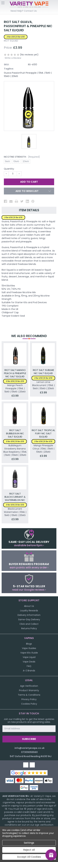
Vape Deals (29, 661)
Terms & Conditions (29, 694)
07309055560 (29, 752)
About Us (29, 606)
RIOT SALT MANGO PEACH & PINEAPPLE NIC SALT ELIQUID (15, 373)
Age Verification (29, 685)
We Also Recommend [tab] (29, 336)
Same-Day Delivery (29, 619)
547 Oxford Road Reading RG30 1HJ (30, 756)
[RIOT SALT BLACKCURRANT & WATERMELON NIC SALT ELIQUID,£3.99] (15, 478)
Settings (29, 843)
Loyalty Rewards (29, 610)
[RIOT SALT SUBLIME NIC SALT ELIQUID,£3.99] (43, 354)
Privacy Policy (29, 699)
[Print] (16, 201)
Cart (55, 4)
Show (51, 854)
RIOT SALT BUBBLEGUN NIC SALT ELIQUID (15, 433)
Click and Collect (29, 624)
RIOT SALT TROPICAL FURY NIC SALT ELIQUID (43, 433)
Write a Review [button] (13, 58)
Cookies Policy (29, 703)
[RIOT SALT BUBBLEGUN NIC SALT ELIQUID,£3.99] (15, 415)
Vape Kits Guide (29, 652)
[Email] (11, 201)
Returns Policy (29, 628)
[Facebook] (5, 201)
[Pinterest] (32, 201)
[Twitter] (22, 201)
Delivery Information (29, 615)
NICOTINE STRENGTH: (22, 156)
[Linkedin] (27, 201)
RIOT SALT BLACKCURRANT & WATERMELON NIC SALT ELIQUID (15, 497)
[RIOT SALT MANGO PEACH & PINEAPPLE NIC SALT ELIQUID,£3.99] (15, 354)
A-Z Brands (29, 670)
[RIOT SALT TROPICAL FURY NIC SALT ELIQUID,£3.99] (43, 415)
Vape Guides (29, 648)
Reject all (29, 850)
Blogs (29, 643)
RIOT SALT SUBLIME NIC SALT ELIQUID (43, 371)
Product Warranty (29, 690)
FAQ (29, 666)
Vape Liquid (29, 657)
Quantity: (9, 168)
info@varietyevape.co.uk (29, 748)
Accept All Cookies (29, 857)
